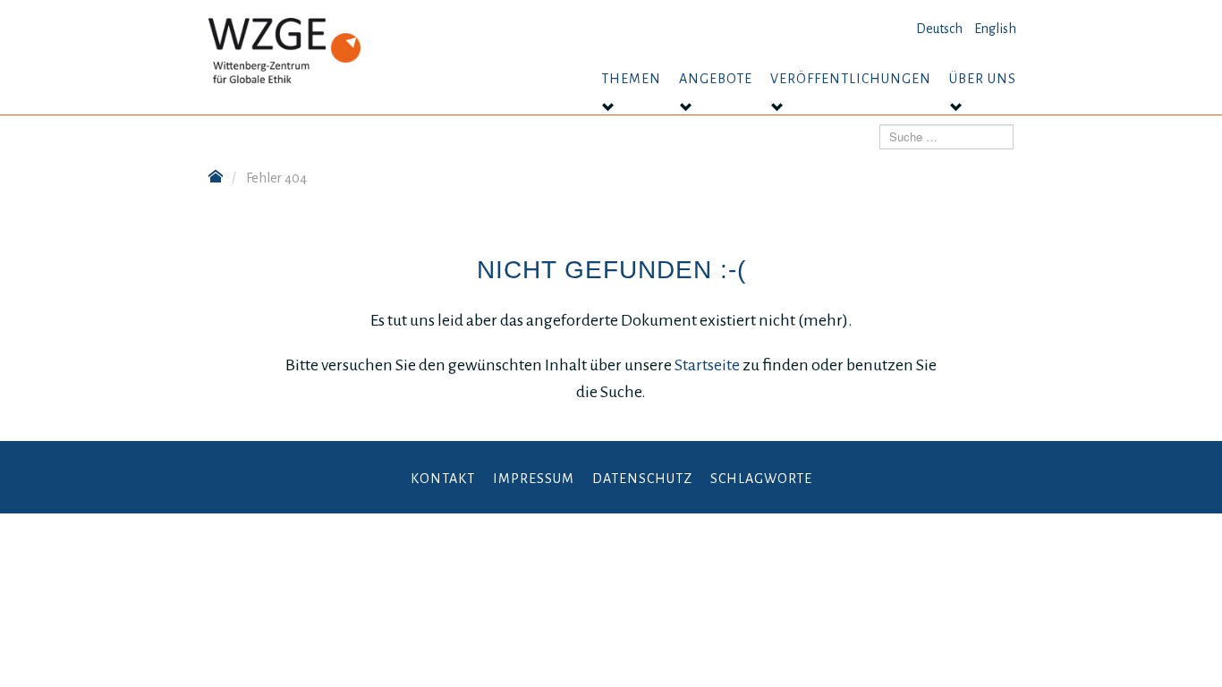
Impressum (533, 478)
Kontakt (443, 478)
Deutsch (939, 28)
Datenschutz (642, 478)
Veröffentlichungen (850, 79)
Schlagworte (761, 478)
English (995, 28)
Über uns (982, 79)
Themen (631, 79)
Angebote (715, 79)
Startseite (709, 365)
